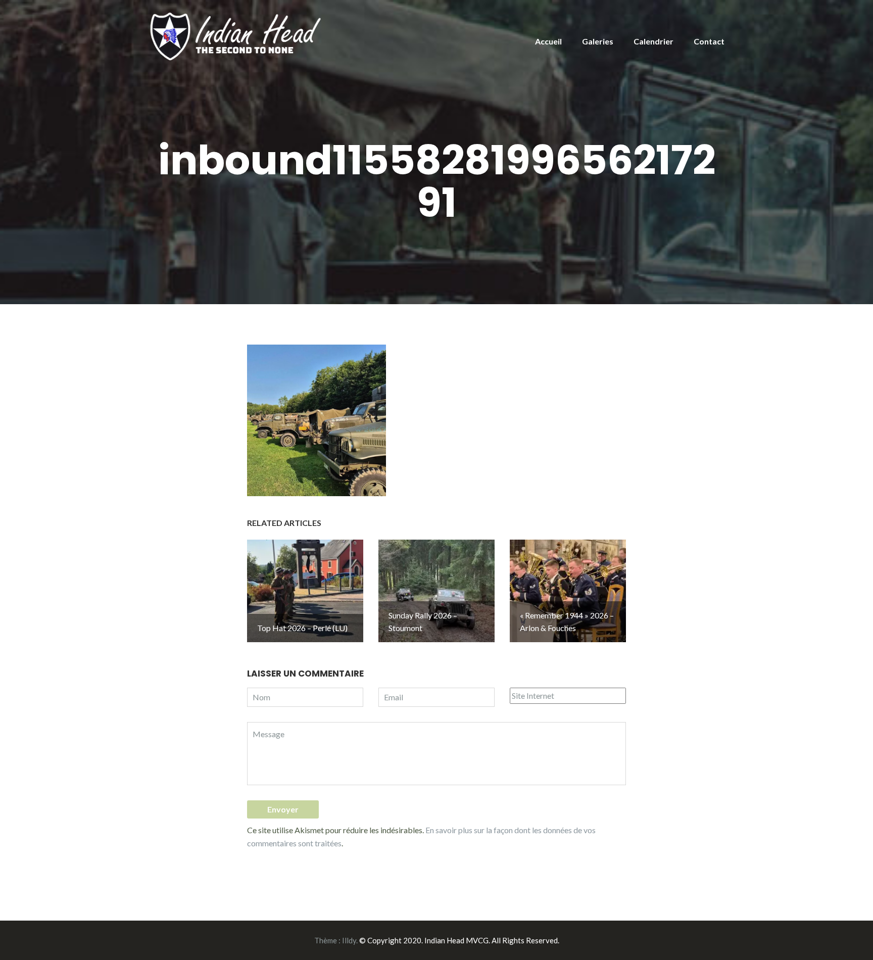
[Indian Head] (237, 35)
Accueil (548, 41)
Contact (709, 41)
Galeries (597, 41)
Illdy (349, 940)
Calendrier (653, 41)
